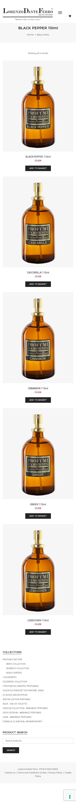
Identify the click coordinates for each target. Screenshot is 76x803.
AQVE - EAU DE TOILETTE (15, 704)
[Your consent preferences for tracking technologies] (69, 796)
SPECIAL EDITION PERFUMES (16, 699)
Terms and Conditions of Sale (32, 772)
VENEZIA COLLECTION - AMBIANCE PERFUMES (25, 708)
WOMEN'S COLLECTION (17, 668)
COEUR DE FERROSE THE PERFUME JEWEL (23, 690)
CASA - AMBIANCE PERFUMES (17, 717)
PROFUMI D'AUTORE (12, 659)
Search (11, 750)
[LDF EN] (28, 14)
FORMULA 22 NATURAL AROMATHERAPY (22, 721)
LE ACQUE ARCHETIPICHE (15, 695)
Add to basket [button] (38, 168)
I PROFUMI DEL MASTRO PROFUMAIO (21, 686)
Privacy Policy (55, 772)
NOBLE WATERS (14, 673)
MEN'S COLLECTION (15, 664)
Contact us (10, 772)
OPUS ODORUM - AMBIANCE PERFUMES (22, 712)
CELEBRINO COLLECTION (15, 681)
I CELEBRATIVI (9, 677)
